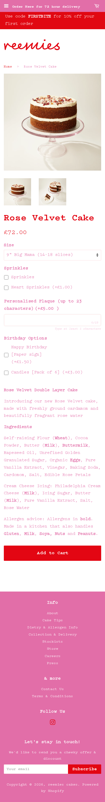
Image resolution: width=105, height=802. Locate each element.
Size (9, 245)
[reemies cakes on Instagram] (52, 723)
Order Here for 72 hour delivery (45, 6)
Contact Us (52, 689)
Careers (53, 656)
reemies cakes (63, 784)
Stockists (52, 641)
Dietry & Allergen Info (52, 627)
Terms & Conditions (52, 696)
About (52, 613)
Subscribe (84, 769)
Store (52, 648)
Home (8, 67)
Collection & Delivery (53, 634)
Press (52, 663)
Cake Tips (52, 620)
